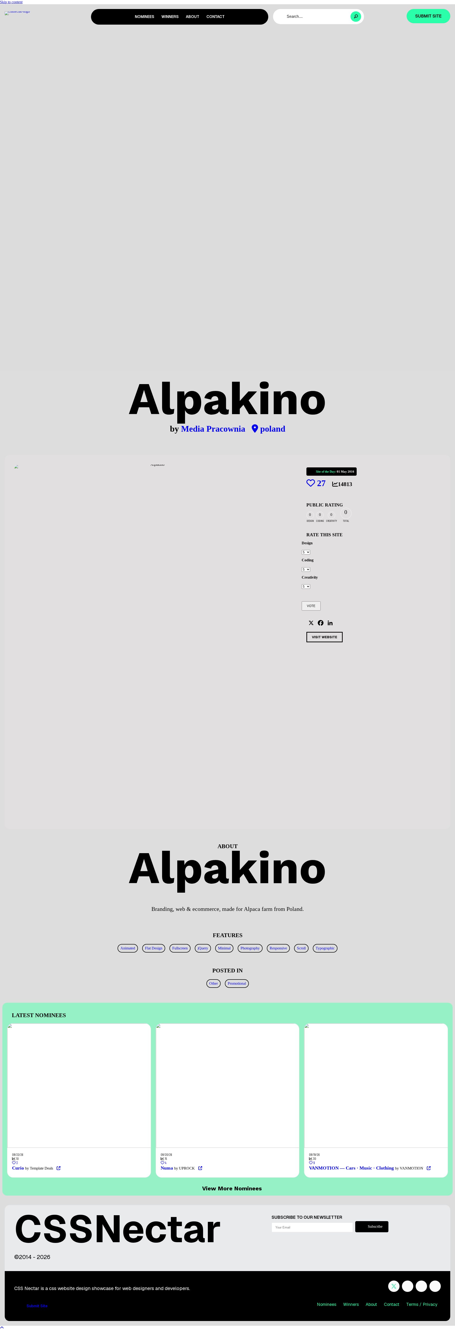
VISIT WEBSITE (324, 637)
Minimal (224, 948)
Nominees (326, 1304)
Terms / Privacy (421, 1304)
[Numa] (277, 1025)
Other (213, 983)
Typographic (325, 948)
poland (271, 429)
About (371, 1304)
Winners (351, 1304)
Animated (127, 948)
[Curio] (128, 1025)
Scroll (301, 948)
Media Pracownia (214, 429)
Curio (18, 1167)
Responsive (278, 948)
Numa (167, 1167)
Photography (250, 948)
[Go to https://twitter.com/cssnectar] (394, 1286)
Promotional (237, 983)
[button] (355, 16)
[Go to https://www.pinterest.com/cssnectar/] (421, 1286)
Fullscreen (180, 948)
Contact (391, 1304)
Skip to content (11, 2)
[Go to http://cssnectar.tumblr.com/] (435, 1286)
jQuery (203, 948)
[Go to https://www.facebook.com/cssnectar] (407, 1286)
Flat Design (153, 948)
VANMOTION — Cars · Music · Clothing (351, 1167)
